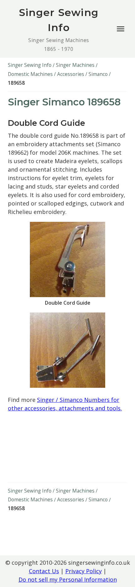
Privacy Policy (83, 571)
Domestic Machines (30, 74)
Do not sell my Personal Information (68, 579)
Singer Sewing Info (29, 64)
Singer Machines (75, 64)
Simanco (98, 74)
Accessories (70, 74)
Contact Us (44, 571)
